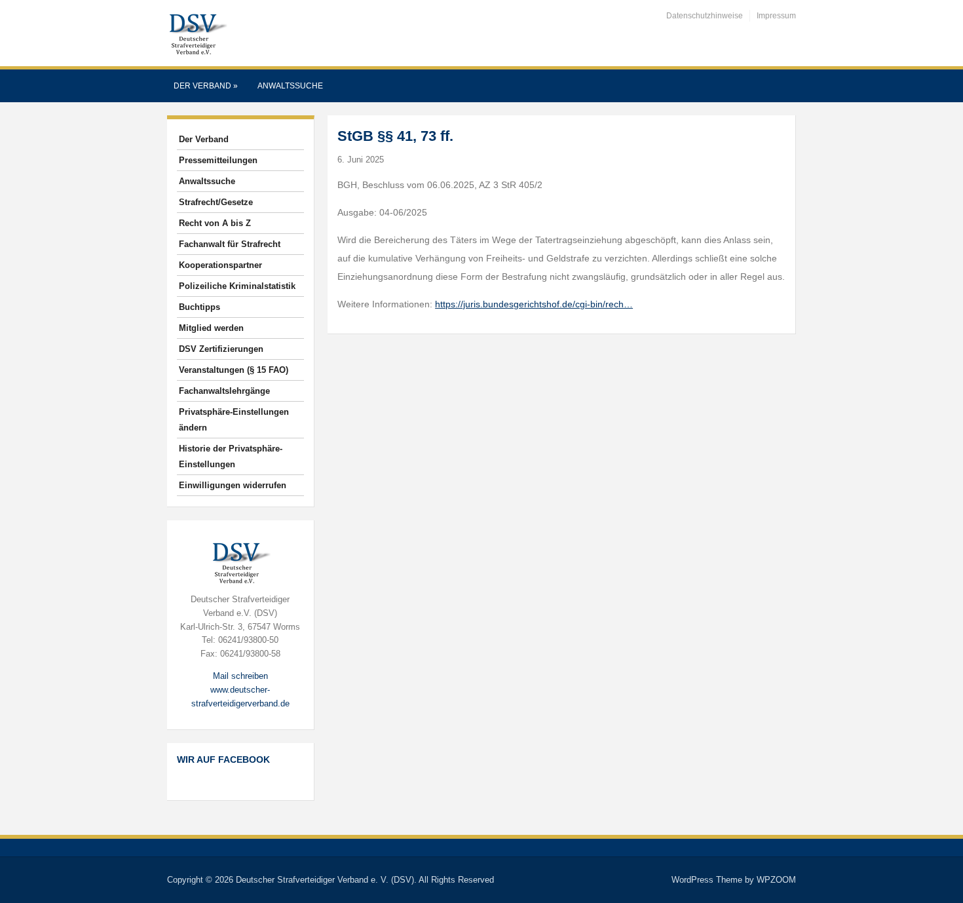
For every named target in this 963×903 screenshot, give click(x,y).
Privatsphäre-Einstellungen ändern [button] (234, 419)
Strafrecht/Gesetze (216, 202)
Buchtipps (199, 307)
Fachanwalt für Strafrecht (229, 244)
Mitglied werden (211, 328)
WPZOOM (776, 880)
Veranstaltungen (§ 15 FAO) (233, 370)
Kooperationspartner (220, 265)
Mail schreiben (240, 676)
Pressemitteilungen (218, 160)
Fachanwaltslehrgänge (224, 391)
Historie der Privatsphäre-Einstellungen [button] (230, 456)
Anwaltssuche (290, 85)
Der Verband (206, 85)
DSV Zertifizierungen (221, 349)
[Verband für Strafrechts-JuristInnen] (197, 32)
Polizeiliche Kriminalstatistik (237, 286)
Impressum (776, 15)
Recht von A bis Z (215, 223)
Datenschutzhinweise (704, 15)
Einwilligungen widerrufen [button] (232, 485)
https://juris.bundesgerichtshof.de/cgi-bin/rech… (534, 304)
